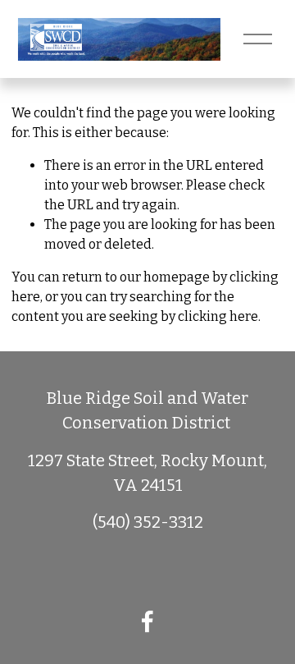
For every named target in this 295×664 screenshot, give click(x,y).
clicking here (218, 316)
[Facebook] (147, 621)
